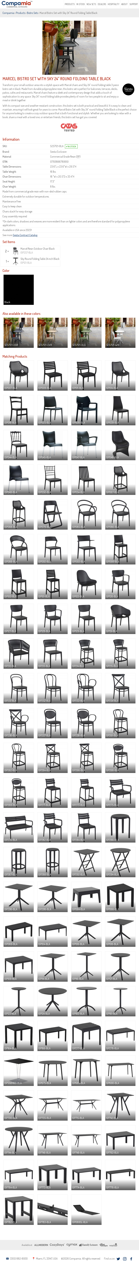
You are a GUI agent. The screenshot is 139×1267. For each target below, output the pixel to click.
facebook (131, 1259)
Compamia (8, 13)
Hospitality (113, 4)
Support (134, 4)
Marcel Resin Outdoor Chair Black (38, 250)
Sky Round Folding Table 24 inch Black (40, 260)
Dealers (102, 4)
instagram (125, 1259)
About (124, 4)
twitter (118, 1259)
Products (70, 4)
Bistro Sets (32, 13)
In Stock (80, 4)
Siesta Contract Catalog (25, 235)
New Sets (91, 4)
